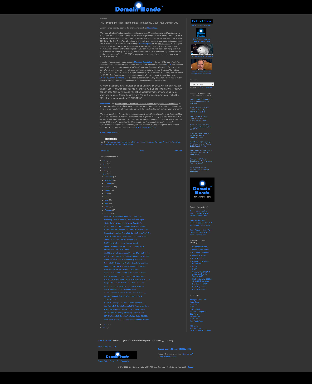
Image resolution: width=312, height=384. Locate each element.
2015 (105, 174)
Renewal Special (145, 44)
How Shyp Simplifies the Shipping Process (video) (123, 216)
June (107, 197)
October (108, 183)
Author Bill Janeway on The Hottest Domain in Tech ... (125, 246)
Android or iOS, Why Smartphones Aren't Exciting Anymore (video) (201, 161)
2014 (105, 324)
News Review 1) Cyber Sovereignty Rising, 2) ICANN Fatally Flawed (199, 118)
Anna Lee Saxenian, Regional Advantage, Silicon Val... (125, 266)
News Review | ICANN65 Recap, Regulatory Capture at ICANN (200, 127)
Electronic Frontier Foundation (112, 78)
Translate (208, 87)
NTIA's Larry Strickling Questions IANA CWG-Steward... (125, 226)
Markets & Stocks (199, 255)
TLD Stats (194, 326)
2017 (105, 167)
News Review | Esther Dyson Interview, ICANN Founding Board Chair (199, 213)
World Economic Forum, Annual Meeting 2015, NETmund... (127, 253)
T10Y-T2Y (194, 319)
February (108, 210)
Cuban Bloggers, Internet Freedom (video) (120, 289)
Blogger (191, 367)
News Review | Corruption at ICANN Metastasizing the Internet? (201, 101)
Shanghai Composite (198, 300)
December (109, 177)
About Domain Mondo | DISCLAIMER (201, 262)
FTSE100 (193, 304)
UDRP (194, 269)
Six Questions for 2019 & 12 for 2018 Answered (201, 280)
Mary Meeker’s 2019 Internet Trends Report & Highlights (199, 169)
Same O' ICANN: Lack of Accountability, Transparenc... (125, 259)
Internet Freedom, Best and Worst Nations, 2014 (123, 296)
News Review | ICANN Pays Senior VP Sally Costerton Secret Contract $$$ (200, 232)
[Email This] (106, 139)
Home (141, 151)
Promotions (117, 144)
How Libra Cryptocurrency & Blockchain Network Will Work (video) (201, 152)
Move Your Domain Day (163, 142)
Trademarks (125, 361)
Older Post (178, 151)
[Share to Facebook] (113, 139)
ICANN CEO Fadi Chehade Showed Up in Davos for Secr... (127, 230)
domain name (116, 142)
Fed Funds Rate (196, 321)
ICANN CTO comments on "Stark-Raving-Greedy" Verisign (126, 256)
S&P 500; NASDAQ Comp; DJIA (201, 25)
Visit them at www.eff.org (146, 127)
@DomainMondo (187, 354)
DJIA (192, 307)
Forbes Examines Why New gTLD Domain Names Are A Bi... (127, 233)
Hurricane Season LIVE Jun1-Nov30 (202, 56)
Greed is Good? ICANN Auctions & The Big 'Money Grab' (201, 274)
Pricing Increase (106, 144)
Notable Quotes (198, 258)
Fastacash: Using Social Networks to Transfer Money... (125, 309)
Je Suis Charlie (110, 299)
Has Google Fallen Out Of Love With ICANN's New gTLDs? (127, 279)
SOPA (168, 65)
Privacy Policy (103, 361)
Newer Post (105, 151)
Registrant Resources (200, 253)
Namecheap (152, 28)
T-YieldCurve (195, 316)
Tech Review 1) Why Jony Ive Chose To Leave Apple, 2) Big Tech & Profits (200, 144)
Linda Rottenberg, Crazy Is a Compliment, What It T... (124, 286)
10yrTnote (194, 314)
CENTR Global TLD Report (200, 331)
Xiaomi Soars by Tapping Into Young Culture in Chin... (125, 313)
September (109, 187)
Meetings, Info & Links (200, 250)
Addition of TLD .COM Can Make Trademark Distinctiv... (125, 273)
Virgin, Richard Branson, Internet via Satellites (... (123, 223)
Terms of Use (114, 361)
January (108, 213)
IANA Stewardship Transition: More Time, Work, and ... (125, 276)
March (107, 207)
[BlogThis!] (109, 139)
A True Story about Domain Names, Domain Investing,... (125, 293)
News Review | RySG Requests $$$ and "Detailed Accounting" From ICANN (201, 222)
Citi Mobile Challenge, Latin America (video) (121, 243)
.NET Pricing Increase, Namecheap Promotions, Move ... (126, 236)
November (109, 180)
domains (124, 142)
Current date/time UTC (107, 347)
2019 (105, 161)
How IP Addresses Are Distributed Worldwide (121, 269)
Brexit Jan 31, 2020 (199, 284)
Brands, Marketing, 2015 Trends (116, 249)
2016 (105, 171)
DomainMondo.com (199, 247)
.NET (108, 142)
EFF (129, 142)
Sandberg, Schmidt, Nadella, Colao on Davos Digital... (125, 220)
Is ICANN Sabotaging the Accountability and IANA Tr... (125, 303)
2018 (105, 164)
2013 (105, 328)
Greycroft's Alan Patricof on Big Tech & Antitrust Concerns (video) (200, 135)
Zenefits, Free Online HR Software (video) (120, 239)
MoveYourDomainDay (143, 62)
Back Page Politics (199, 287)
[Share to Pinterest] (116, 139)
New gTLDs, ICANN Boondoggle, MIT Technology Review (126, 319)
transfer (130, 144)
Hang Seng (194, 302)
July (106, 193)
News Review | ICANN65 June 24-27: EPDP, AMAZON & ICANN (199, 110)
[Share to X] (111, 139)
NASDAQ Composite (198, 311)
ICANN (195, 266)
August (108, 190)
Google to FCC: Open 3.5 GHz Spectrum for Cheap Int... (126, 263)
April (107, 203)
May (106, 200)
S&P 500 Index (196, 309)
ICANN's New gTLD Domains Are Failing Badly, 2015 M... (126, 316)
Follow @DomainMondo (109, 132)
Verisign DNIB (195, 328)
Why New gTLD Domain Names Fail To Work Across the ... (126, 306)
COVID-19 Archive (199, 290)
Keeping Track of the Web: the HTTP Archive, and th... (125, 283)
